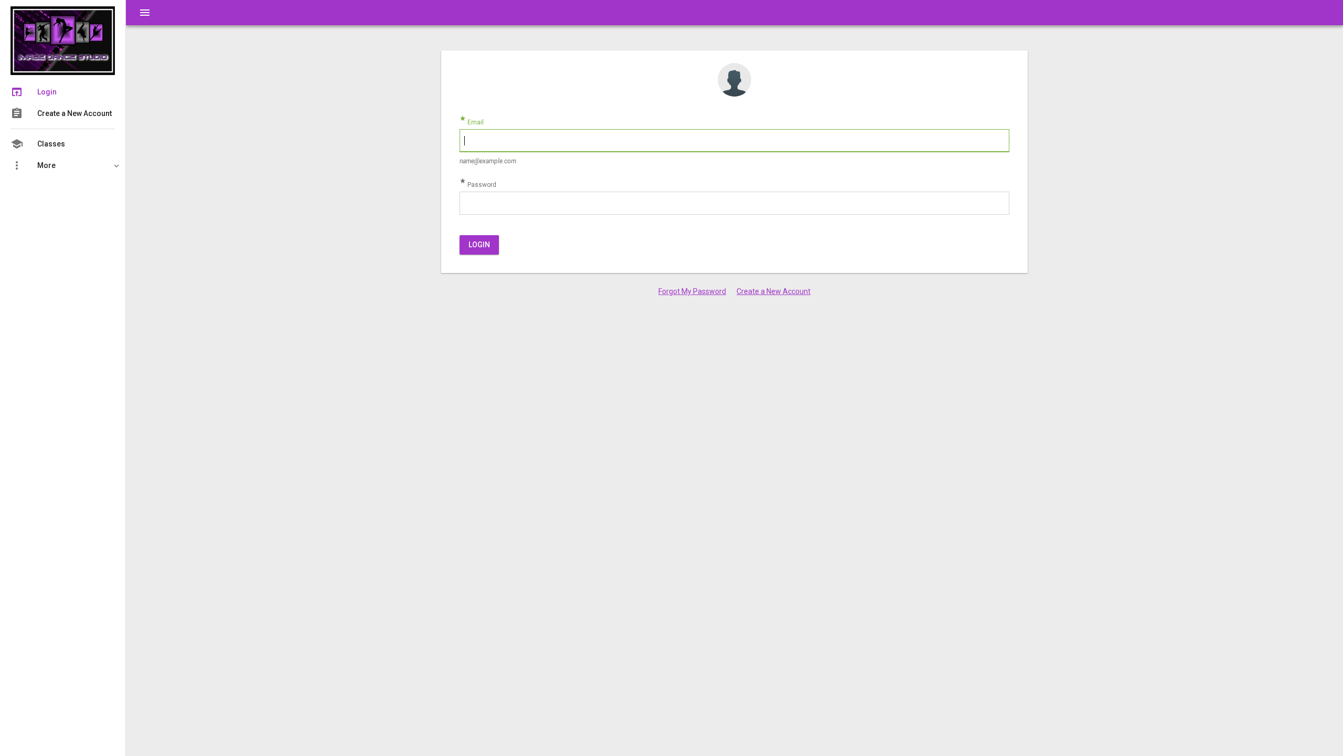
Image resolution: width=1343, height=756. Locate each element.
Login (479, 244)
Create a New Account (774, 291)
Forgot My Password (692, 291)
